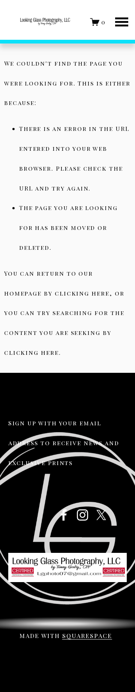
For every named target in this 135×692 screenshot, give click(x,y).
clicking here (82, 293)
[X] (101, 515)
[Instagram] (82, 515)
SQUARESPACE (87, 635)
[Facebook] (64, 515)
